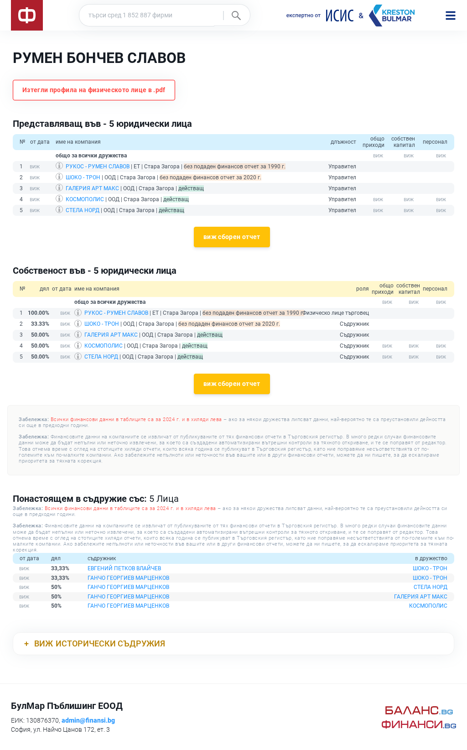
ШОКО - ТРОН (83, 177)
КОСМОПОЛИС (85, 199)
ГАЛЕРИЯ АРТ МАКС (92, 188)
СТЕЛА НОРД (82, 210)
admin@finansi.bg (88, 720)
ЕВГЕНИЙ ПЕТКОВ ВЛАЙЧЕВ (124, 568)
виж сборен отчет (231, 236)
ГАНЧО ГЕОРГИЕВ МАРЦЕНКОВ (128, 578)
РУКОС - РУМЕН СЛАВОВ (98, 166)
